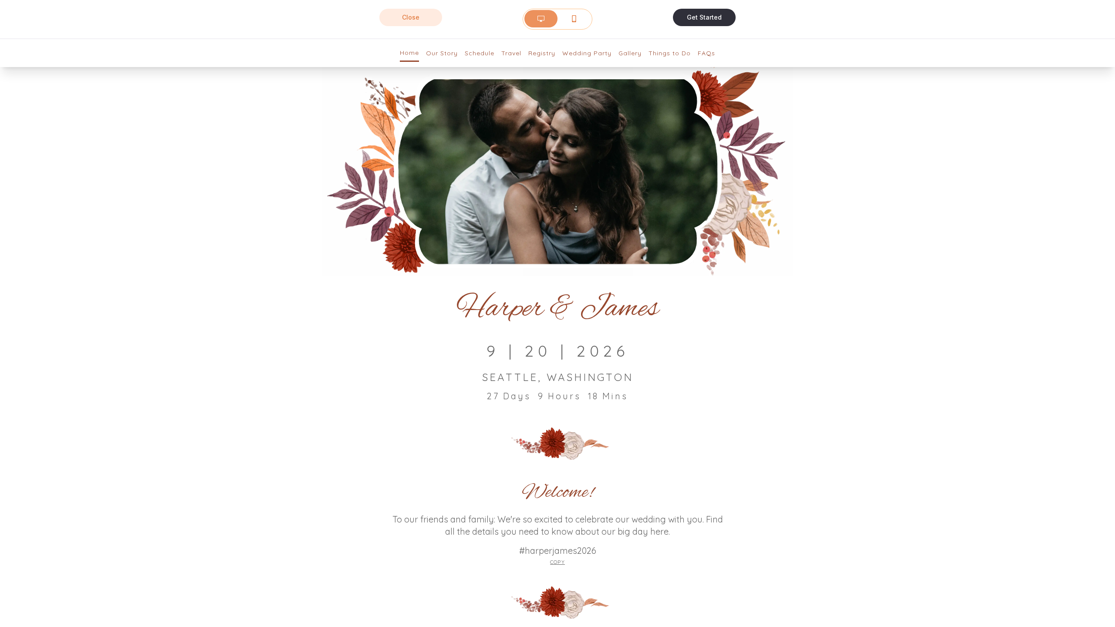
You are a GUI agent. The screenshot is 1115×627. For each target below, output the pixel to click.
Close (410, 17)
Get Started (704, 17)
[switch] (557, 18)
